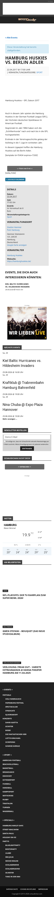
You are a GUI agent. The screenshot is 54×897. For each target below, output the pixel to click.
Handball (7, 788)
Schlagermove (12, 865)
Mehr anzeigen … (10, 419)
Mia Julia (9, 857)
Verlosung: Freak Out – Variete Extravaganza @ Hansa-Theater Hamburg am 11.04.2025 (22, 670)
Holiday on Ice (9, 837)
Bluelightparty (12, 845)
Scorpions (10, 742)
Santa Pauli (8, 833)
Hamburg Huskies (14, 255)
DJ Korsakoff (11, 714)
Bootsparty (11, 849)
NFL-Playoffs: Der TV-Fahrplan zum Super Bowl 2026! (24, 596)
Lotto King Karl (13, 738)
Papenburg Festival (14, 703)
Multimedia (7, 627)
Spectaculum (11, 707)
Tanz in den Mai (12, 876)
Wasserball (8, 811)
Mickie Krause (11, 861)
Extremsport (9, 780)
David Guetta (11, 722)
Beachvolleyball (11, 764)
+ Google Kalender (15, 179)
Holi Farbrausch (13, 699)
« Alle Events (11, 37)
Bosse (8, 730)
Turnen (6, 807)
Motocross (8, 795)
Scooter (9, 726)
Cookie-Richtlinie (28, 889)
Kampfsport (8, 792)
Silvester (9, 872)
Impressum (43, 889)
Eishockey (7, 776)
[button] (4, 19)
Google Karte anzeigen (16, 245)
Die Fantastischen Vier (15, 734)
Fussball (7, 784)
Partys (6, 841)
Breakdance (8, 772)
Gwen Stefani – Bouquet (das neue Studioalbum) (24, 632)
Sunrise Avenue (12, 746)
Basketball (8, 768)
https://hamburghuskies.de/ (19, 261)
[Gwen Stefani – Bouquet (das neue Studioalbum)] (27, 616)
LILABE (8, 853)
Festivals (7, 695)
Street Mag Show (11, 829)
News (5, 591)
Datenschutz (12, 889)
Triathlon (8, 803)
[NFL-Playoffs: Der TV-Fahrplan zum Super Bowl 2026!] (27, 580)
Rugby (6, 799)
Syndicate (10, 711)
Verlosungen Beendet (11, 663)
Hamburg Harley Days (13, 825)
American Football (12, 760)
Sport (39, 72)
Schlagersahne (12, 869)
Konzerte (7, 718)
